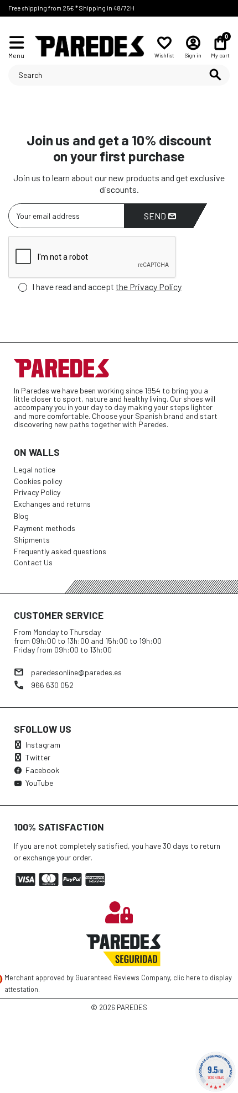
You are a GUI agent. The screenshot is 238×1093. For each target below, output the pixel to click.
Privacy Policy (37, 492)
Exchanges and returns (52, 504)
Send (156, 216)
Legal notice (34, 469)
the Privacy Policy (149, 286)
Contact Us (33, 562)
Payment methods (44, 528)
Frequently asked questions (60, 551)
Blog (21, 516)
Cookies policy (38, 481)
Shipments (32, 539)
